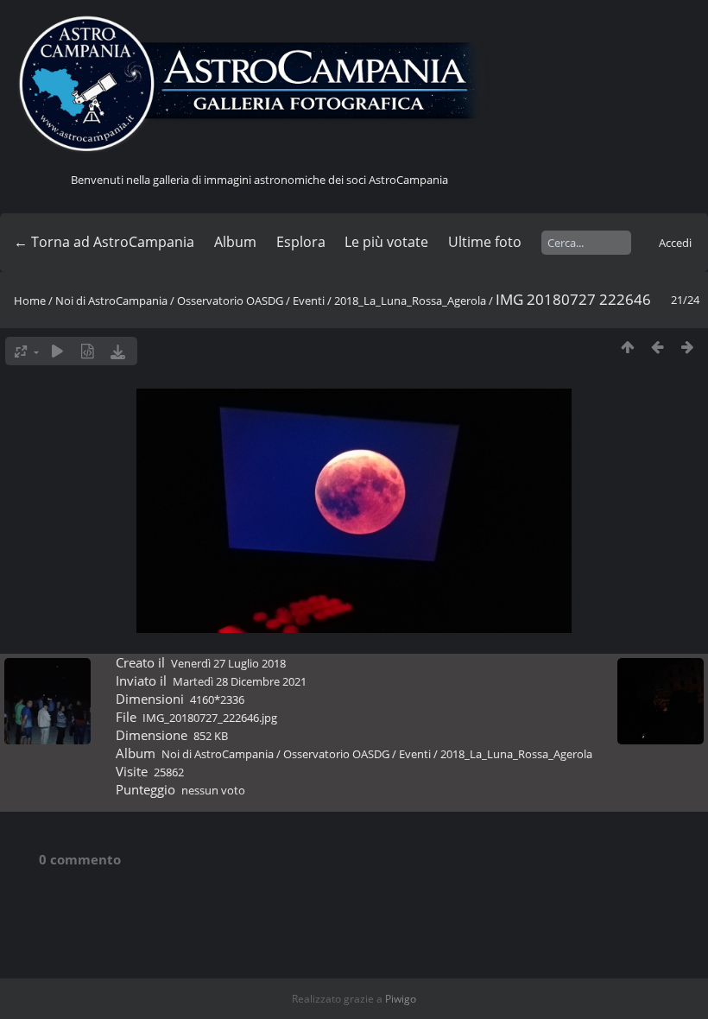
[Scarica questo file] (118, 351)
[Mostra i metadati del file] (88, 351)
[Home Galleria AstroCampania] (259, 85)
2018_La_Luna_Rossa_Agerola (410, 300)
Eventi (309, 300)
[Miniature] (627, 347)
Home (30, 300)
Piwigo (400, 998)
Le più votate (386, 241)
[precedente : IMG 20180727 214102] (657, 347)
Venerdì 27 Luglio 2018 (228, 663)
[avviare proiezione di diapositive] (57, 351)
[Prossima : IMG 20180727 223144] (688, 347)
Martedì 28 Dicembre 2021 (240, 681)
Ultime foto (485, 241)
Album (235, 241)
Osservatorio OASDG (230, 300)
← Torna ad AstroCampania (104, 241)
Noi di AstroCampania (111, 300)
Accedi (675, 242)
